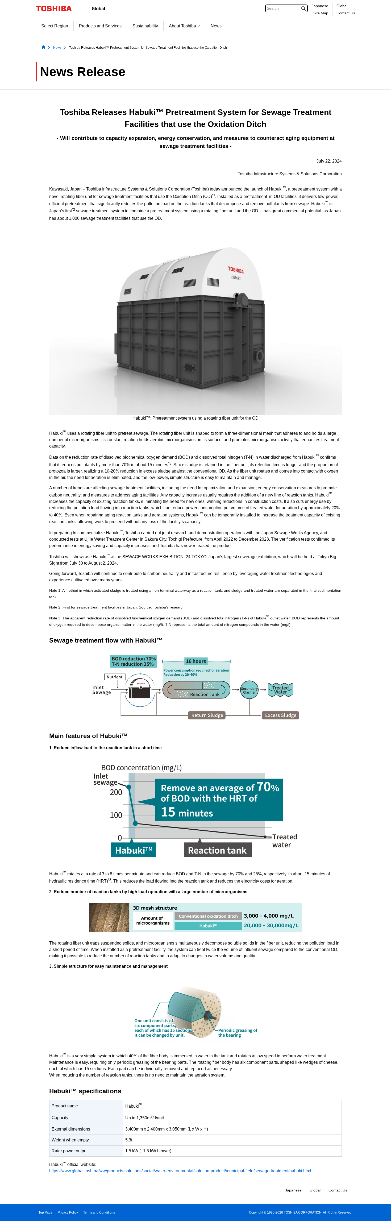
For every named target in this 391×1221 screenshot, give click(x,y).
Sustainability (145, 26)
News (216, 26)
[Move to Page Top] (379, 1212)
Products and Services (100, 26)
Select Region (54, 26)
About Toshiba (182, 26)
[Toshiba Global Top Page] (57, 8)
